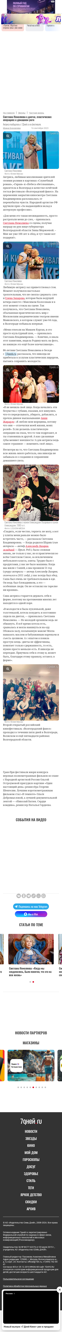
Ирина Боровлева (12, 128)
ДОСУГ (31, 1167)
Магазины (31, 1042)
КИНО (31, 1145)
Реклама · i (10, 1293)
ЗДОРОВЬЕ (31, 1174)
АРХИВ (31, 1209)
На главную (9, 113)
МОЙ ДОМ (31, 1152)
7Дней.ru (10, 354)
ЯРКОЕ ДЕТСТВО (31, 1195)
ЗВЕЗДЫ (31, 1138)
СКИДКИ (31, 1202)
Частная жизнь (36, 113)
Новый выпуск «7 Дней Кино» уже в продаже (29, 1326)
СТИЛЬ (31, 1180)
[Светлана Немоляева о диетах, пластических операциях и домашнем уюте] (33, 896)
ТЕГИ (31, 1188)
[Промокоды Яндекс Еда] (31, 1065)
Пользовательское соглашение (18, 1279)
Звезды (21, 113)
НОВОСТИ (31, 1131)
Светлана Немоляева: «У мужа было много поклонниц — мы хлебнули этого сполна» (30, 971)
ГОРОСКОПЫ (31, 1159)
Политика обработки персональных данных (25, 1286)
